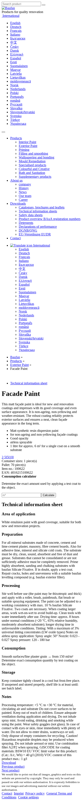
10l (11, 457)
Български (17, 38)
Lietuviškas (18, 77)
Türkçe (15, 120)
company (25, 184)
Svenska (15, 116)
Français (15, 30)
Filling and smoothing (33, 153)
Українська (18, 123)
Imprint (19, 793)
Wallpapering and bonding (36, 157)
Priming (24, 149)
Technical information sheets (38, 211)
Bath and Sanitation (32, 173)
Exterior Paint (28, 146)
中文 (13, 42)
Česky (14, 47)
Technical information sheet (28, 383)
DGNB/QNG (28, 230)
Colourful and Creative (34, 169)
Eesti (13, 62)
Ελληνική (16, 54)
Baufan (15, 357)
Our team (25, 196)
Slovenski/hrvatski (22, 112)
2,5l (4, 457)
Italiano (15, 34)
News (23, 192)
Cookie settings (28, 797)
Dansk (14, 50)
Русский (16, 104)
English (15, 23)
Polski (14, 93)
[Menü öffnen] (3, 132)
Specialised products (32, 165)
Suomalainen (19, 66)
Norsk (14, 85)
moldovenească (20, 81)
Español (15, 58)
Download (9, 762)
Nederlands (18, 89)
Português (17, 96)
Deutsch (15, 27)
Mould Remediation (32, 161)
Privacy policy (35, 793)
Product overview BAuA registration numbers (49, 219)
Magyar (15, 70)
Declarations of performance (38, 226)
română (15, 100)
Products (16, 138)
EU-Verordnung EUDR (35, 234)
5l (8, 457)
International (10, 16)
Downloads (18, 203)
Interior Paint (27, 142)
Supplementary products (35, 176)
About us (16, 180)
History (24, 188)
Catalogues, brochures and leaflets (41, 207)
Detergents (26, 223)
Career (23, 199)
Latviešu (16, 73)
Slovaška (16, 108)
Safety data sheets (31, 215)
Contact (15, 238)
